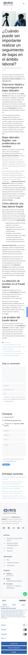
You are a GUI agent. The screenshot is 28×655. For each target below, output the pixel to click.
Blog (8, 560)
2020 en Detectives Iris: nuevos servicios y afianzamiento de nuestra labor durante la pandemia (13, 347)
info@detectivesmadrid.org (14, 581)
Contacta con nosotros (27, 312)
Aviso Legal (6, 461)
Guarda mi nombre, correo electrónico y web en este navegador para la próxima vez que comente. (15, 399)
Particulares (10, 548)
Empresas (9, 551)
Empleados (7, 342)
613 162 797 (9, 576)
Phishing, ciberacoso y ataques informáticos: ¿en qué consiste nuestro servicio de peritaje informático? (12, 353)
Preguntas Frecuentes (13, 562)
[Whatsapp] (25, 594)
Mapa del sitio (10, 565)
